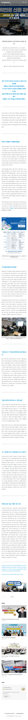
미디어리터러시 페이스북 (10, 713)
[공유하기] (6, 597)
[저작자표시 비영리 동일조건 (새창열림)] (17, 596)
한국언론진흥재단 (19, 713)
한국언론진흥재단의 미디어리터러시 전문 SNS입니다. (11, 692)
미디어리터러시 (6, 2)
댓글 (3, 682)
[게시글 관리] (7, 597)
